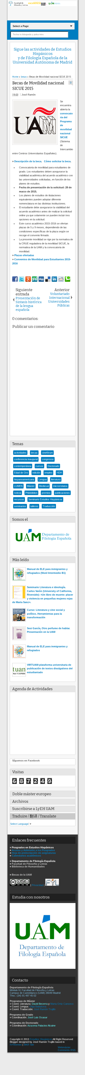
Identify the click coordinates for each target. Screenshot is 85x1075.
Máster (31, 486)
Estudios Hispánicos (41, 1039)
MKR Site (29, 1044)
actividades (20, 452)
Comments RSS (66, 1050)
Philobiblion (31, 492)
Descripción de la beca (27, 161)
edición (36, 472)
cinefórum (47, 452)
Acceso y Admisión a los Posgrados (33, 850)
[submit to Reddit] (61, 279)
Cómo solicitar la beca (57, 161)
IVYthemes (16, 1044)
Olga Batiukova (37, 1006)
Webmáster (64, 1047)
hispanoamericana (24, 479)
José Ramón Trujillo (45, 1009)
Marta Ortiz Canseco (61, 1003)
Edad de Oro (21, 472)
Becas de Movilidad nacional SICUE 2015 (38, 86)
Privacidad (37, 885)
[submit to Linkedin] (54, 279)
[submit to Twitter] (21, 279)
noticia (17, 492)
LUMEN (18, 486)
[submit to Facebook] (15, 279)
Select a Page (21, 26)
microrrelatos (60, 486)
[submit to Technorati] (67, 279)
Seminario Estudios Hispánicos (45, 499)
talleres (34, 506)
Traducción (49, 506)
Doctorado (53, 466)
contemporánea (22, 466)
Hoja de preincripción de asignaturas (34, 853)
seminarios (20, 506)
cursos (39, 466)
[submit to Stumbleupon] (34, 279)
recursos (19, 499)
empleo (48, 472)
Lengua (43, 479)
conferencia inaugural (26, 459)
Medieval (44, 486)
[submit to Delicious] (48, 279)
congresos (48, 459)
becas (34, 452)
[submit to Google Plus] (28, 279)
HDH (59, 472)
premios (46, 492)
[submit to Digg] (41, 279)
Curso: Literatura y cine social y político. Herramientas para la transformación (46, 614)
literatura (56, 479)
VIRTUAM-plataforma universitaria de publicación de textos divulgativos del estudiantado (50, 668)
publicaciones (62, 492)
